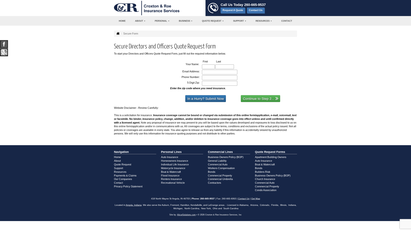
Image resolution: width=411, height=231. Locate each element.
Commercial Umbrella (220, 179)
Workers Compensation (221, 168)
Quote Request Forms (270, 152)
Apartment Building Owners (270, 157)
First (208, 61)
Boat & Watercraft (171, 172)
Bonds (211, 172)
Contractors (214, 182)
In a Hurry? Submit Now (205, 98)
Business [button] (185, 21)
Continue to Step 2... (258, 98)
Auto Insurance (169, 157)
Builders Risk (262, 172)
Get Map (255, 198)
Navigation (121, 152)
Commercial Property (220, 175)
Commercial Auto (217, 164)
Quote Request (122, 164)
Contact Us (255, 10)
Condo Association (265, 190)
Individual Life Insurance (175, 164)
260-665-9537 (255, 5)
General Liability (217, 160)
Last (222, 61)
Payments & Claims (125, 175)
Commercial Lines (220, 152)
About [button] (139, 21)
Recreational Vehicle (173, 182)
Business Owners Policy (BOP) (225, 157)
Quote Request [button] (212, 21)
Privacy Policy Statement (128, 186)
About (117, 160)
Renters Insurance (171, 179)
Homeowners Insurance (174, 160)
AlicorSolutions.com (186, 215)
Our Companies (123, 179)
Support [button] (239, 21)
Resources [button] (263, 21)
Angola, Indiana (134, 205)
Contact (286, 21)
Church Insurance (265, 179)
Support (118, 168)
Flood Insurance (170, 175)
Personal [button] (161, 21)
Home (122, 21)
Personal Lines (171, 152)
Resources (120, 172)
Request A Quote (233, 10)
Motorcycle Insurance (173, 168)
